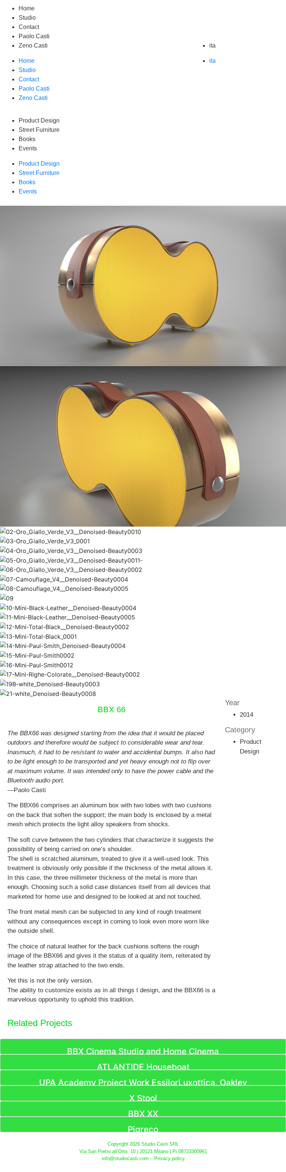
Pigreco (143, 1129)
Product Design (39, 120)
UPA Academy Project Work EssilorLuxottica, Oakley (143, 1082)
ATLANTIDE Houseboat (143, 1067)
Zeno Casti (33, 45)
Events (28, 148)
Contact (29, 27)
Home (27, 8)
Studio (27, 17)
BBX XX (143, 1113)
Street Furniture (39, 130)
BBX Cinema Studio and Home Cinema (143, 1051)
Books (27, 139)
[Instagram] (152, 55)
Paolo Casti (34, 36)
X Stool (143, 1098)
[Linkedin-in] (108, 55)
